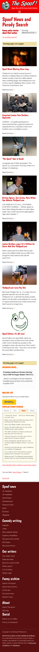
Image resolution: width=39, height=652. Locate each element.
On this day (6, 590)
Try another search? (9, 37)
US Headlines (7, 491)
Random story (7, 597)
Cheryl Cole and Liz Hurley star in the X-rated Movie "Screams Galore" (18, 437)
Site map (5, 611)
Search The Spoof (9, 583)
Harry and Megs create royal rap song (17, 424)
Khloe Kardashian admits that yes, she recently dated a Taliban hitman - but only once (18, 443)
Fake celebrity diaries (10, 532)
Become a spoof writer (10, 563)
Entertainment (7, 501)
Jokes (4, 529)
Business (5, 512)
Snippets (5, 525)
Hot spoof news (8, 594)
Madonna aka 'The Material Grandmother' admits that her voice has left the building (18, 457)
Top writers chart (8, 556)
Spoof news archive (9, 587)
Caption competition (9, 535)
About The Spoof (8, 607)
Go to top (5, 478)
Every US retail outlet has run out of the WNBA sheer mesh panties (18, 428)
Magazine (5, 515)
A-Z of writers (7, 570)
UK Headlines (7, 495)
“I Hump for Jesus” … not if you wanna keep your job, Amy (19, 416)
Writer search (7, 566)
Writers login (7, 573)
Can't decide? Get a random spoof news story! (19, 465)
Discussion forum (8, 546)
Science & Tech (8, 505)
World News (7, 498)
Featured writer (8, 559)
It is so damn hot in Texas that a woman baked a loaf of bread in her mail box (18, 453)
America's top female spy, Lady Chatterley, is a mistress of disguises (19, 448)
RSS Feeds (6, 542)
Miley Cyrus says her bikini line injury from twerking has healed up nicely (18, 421)
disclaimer (16, 645)
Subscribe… (9, 402)
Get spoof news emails (10, 539)
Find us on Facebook (10, 622)
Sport (4, 508)
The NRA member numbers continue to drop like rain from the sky (18, 433)
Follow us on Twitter (9, 619)
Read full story (7, 90)
